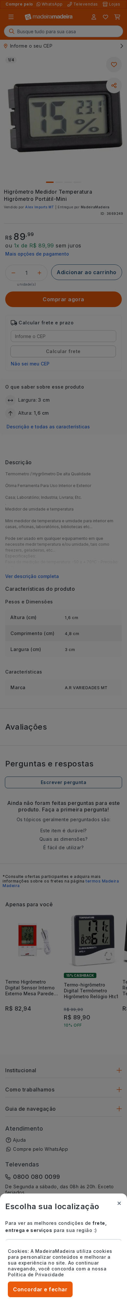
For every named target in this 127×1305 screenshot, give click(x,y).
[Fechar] (119, 1203)
